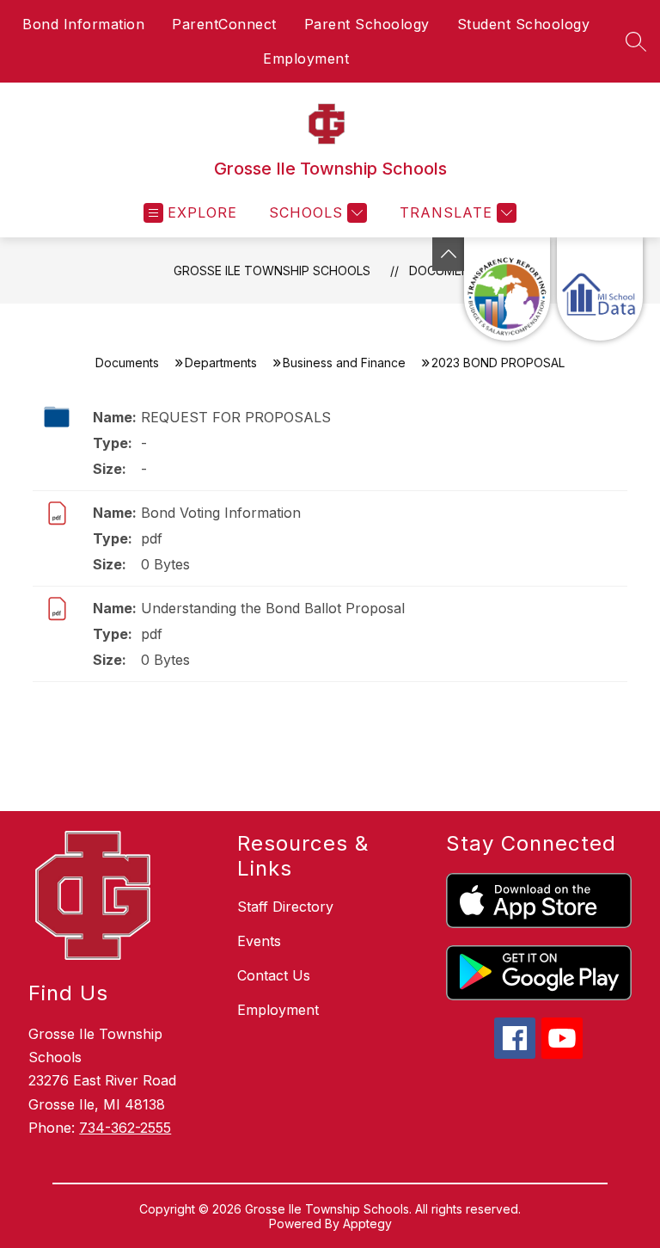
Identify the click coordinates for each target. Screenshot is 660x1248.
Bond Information (83, 24)
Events (259, 941)
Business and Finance (344, 362)
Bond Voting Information (221, 512)
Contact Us (273, 975)
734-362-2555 (125, 1127)
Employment (306, 58)
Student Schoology (523, 24)
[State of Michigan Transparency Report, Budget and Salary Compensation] (507, 289)
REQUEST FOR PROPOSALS (236, 417)
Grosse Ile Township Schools (272, 270)
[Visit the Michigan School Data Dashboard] (600, 289)
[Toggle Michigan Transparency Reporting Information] (448, 254)
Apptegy (367, 1223)
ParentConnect (224, 24)
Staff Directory (285, 906)
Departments (221, 362)
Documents (127, 362)
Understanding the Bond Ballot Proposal (273, 608)
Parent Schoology (367, 24)
